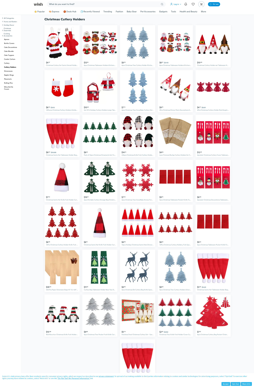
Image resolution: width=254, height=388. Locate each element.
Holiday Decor (9, 25)
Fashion (119, 11)
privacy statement (106, 376)
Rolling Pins (8, 83)
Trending (107, 11)
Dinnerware (8, 71)
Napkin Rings (9, 75)
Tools (173, 11)
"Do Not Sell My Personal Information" (74, 378)
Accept (226, 384)
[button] (176, 4)
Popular (41, 11)
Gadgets (163, 11)
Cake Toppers (9, 55)
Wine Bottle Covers (8, 88)
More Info (246, 384)
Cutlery (7, 63)
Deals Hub (71, 11)
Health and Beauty (188, 11)
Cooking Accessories (8, 35)
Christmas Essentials (7, 29)
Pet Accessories (147, 11)
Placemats (8, 79)
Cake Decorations (10, 47)
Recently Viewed (91, 11)
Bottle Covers (9, 43)
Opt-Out (235, 384)
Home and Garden (10, 22)
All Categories (9, 18)
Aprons (6, 39)
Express (55, 11)
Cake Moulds (8, 51)
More (203, 11)
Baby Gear (132, 11)
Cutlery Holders (10, 67)
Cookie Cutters (9, 59)
